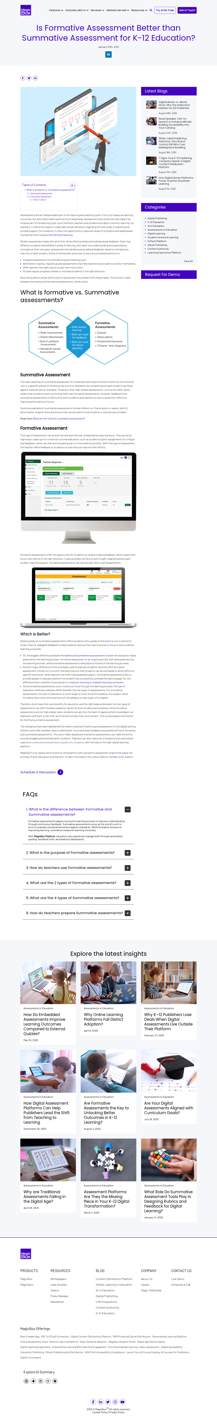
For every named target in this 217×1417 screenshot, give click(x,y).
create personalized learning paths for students (58, 742)
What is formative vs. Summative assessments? (51, 190)
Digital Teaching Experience (36, 1346)
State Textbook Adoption (94, 1341)
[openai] (27, 1381)
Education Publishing (32, 1352)
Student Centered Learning (163, 237)
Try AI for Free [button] (165, 10)
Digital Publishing (157, 218)
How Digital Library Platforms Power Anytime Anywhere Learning (176, 181)
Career (145, 1284)
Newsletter (57, 1301)
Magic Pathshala (151, 1290)
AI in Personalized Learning (123, 1346)
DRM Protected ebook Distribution (132, 1336)
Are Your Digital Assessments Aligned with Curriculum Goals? (168, 1108)
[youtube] (122, 1402)
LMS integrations (106, 1301)
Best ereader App (30, 1336)
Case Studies (59, 1284)
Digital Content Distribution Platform (92, 1336)
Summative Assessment (41, 193)
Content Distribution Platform (114, 1278)
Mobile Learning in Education (114, 1284)
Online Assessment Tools (34, 1341)
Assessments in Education (162, 229)
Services (96, 10)
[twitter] (29, 78)
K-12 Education (156, 222)
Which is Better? (40, 200)
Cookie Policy (100, 1412)
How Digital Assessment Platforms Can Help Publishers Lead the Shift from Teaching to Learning (47, 1113)
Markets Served (116, 10)
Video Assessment (150, 1346)
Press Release (59, 1296)
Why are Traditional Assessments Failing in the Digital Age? (45, 1197)
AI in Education (156, 225)
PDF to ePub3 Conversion (56, 1336)
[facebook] (22, 78)
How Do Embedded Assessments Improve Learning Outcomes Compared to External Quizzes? (44, 1024)
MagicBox (26, 1278)
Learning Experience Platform (164, 252)
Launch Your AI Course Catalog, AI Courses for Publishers (158, 1352)
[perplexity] (41, 1381)
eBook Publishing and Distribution (65, 1352)
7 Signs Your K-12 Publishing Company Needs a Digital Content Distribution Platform (175, 163)
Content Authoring (158, 248)
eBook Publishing (157, 244)
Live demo (177, 1278)
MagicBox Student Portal (122, 1341)
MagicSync (27, 1284)
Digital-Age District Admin (152, 1341)
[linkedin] (35, 78)
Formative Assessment (41, 197)
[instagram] (115, 1402)
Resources (138, 10)
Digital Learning (156, 233)
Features (55, 10)
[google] (34, 1381)
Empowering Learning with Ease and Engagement (80, 1346)
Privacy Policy (117, 1412)
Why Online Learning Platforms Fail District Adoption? (103, 1019)
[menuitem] (56, 10)
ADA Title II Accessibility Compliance (105, 1352)
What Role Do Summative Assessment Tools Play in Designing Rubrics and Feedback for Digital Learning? (168, 1201)
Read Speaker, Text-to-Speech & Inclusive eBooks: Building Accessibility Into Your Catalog (175, 123)
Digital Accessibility (172, 1346)
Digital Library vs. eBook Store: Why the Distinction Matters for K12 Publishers (174, 105)
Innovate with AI (75, 10)
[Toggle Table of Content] (71, 185)
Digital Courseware (30, 1357)
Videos (55, 1290)
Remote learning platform (64, 1341)
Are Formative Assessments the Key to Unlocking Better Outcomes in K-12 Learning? (106, 1113)
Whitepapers (59, 1278)
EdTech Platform (157, 241)
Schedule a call (180, 1284)
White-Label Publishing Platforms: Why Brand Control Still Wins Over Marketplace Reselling (172, 143)
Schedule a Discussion (38, 772)
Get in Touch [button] (187, 10)
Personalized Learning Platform (170, 1336)
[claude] (55, 1381)
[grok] (48, 1381)
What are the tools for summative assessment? (59, 418)
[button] (151, 10)
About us (147, 1278)
